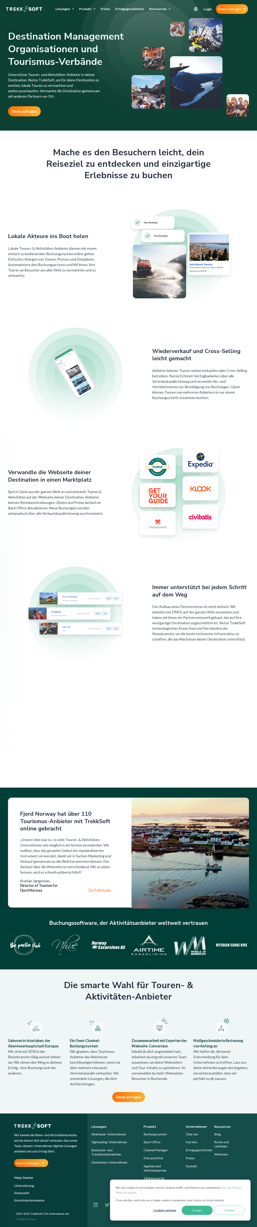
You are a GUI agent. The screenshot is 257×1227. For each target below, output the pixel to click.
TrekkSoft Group (26, 1219)
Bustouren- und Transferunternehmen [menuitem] (106, 1152)
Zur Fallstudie (99, 890)
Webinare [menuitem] (221, 1154)
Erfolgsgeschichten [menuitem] (129, 9)
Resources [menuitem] (222, 1127)
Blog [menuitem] (217, 1134)
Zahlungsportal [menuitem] (154, 1178)
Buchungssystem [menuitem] (155, 1134)
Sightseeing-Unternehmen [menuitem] (109, 1142)
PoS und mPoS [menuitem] (153, 1158)
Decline (229, 1210)
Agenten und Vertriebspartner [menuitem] (155, 1168)
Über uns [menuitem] (192, 1134)
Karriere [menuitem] (191, 1142)
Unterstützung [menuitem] (24, 1185)
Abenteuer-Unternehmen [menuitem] (108, 1134)
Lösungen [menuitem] (63, 9)
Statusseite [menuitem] (21, 1193)
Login (208, 9)
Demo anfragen (230, 9)
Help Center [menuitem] (23, 1178)
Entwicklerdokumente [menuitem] (29, 1200)
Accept (197, 1210)
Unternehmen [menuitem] (196, 1127)
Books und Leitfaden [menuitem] (221, 1144)
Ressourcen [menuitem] (158, 9)
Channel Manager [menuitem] (156, 1150)
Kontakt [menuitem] (191, 1166)
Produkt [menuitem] (85, 9)
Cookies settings (164, 1210)
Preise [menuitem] (105, 9)
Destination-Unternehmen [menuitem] (109, 1162)
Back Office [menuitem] (152, 1142)
